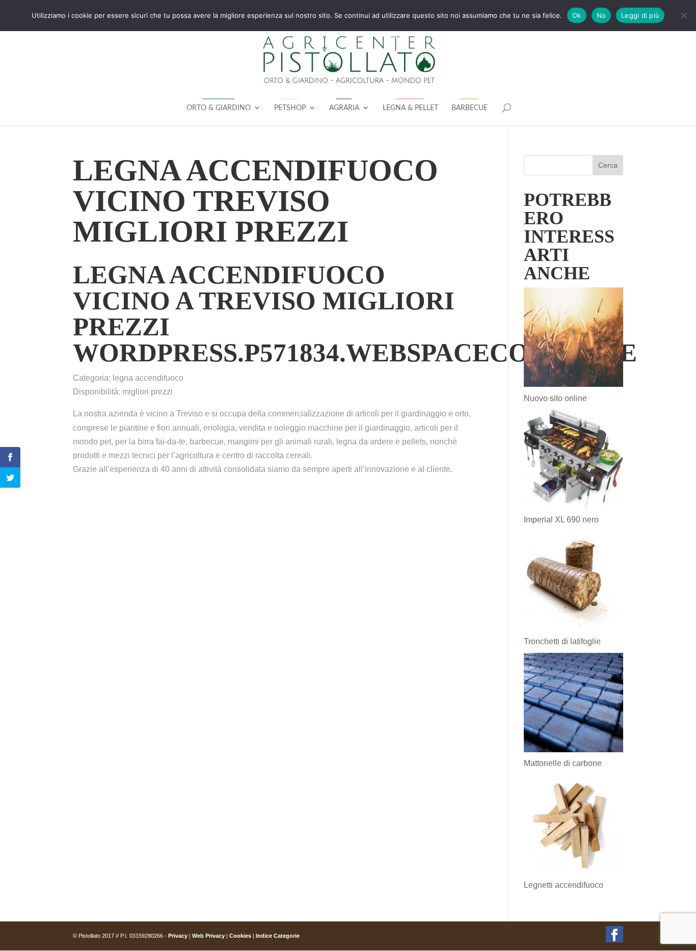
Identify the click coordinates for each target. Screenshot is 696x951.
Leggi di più (640, 15)
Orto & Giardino (218, 108)
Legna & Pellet (410, 108)
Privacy (178, 936)
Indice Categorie (278, 936)
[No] (683, 15)
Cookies (240, 936)
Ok (576, 15)
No (601, 15)
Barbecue (469, 108)
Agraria (344, 108)
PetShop (290, 108)
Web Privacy (208, 936)
